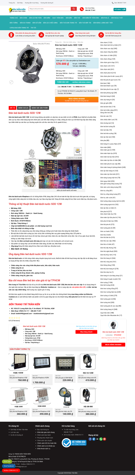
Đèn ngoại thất (117, 18)
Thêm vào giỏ (63, 82)
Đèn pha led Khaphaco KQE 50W (41, 412)
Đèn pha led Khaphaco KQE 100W (18, 378)
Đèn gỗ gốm (37, 23)
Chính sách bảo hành (44, 435)
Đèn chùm (23, 18)
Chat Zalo (7, 461)
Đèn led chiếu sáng (50, 23)
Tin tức (33, 28)
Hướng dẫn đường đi (47, 3)
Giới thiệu (20, 3)
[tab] (12, 108)
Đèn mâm (47, 18)
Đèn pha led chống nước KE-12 (87, 378)
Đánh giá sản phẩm (40, 108)
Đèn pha (80, 42)
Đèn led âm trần (35, 18)
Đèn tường (14, 23)
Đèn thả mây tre (85, 23)
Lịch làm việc (15, 432)
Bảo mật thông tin (43, 429)
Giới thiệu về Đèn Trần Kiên (19, 429)
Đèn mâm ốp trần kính (90, 18)
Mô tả (12, 108)
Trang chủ (12, 3)
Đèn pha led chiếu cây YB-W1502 (64, 412)
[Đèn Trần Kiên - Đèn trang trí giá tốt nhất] (17, 10)
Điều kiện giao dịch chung (46, 432)
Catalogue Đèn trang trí (19, 28)
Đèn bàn (69, 18)
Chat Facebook (9, 466)
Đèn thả (77, 18)
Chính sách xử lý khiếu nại (46, 446)
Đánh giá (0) (23, 108)
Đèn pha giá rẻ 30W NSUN (64, 378)
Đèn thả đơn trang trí (68, 23)
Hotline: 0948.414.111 (11, 470)
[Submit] (74, 9)
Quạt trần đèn (57, 18)
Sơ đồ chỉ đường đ (17, 435)
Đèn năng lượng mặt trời (103, 23)
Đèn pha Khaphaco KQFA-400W (41, 378)
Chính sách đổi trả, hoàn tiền (46, 443)
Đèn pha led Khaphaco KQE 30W (18, 412)
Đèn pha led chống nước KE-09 (87, 412)
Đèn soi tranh (25, 23)
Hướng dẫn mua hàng (31, 3)
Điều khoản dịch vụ (43, 449)
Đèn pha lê (105, 18)
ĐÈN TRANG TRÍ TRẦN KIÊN (24, 304)
